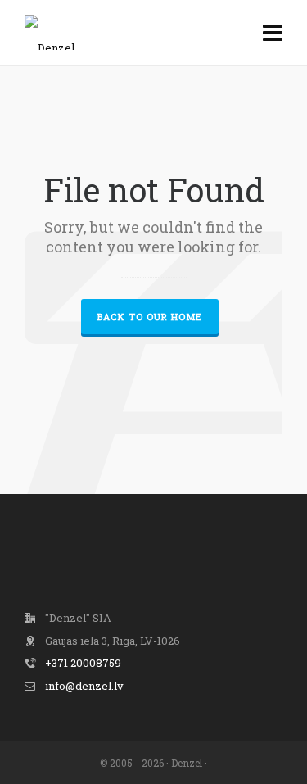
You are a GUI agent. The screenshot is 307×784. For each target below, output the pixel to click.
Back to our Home (149, 316)
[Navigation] (272, 33)
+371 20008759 (83, 662)
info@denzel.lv (84, 685)
